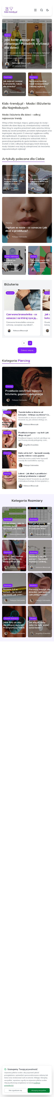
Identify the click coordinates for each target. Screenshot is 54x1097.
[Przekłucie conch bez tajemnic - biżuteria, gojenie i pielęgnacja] (27, 386)
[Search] (41, 10)
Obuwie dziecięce (11, 175)
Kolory (7, 35)
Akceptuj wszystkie (38, 1090)
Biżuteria (33, 77)
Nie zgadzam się (15, 1090)
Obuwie (34, 175)
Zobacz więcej (27, 350)
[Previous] (24, 343)
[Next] (30, 343)
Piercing (9, 223)
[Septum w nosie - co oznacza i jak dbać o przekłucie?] (27, 220)
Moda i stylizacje (11, 256)
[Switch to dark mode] (47, 10)
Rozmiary (7, 77)
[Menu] (35, 10)
